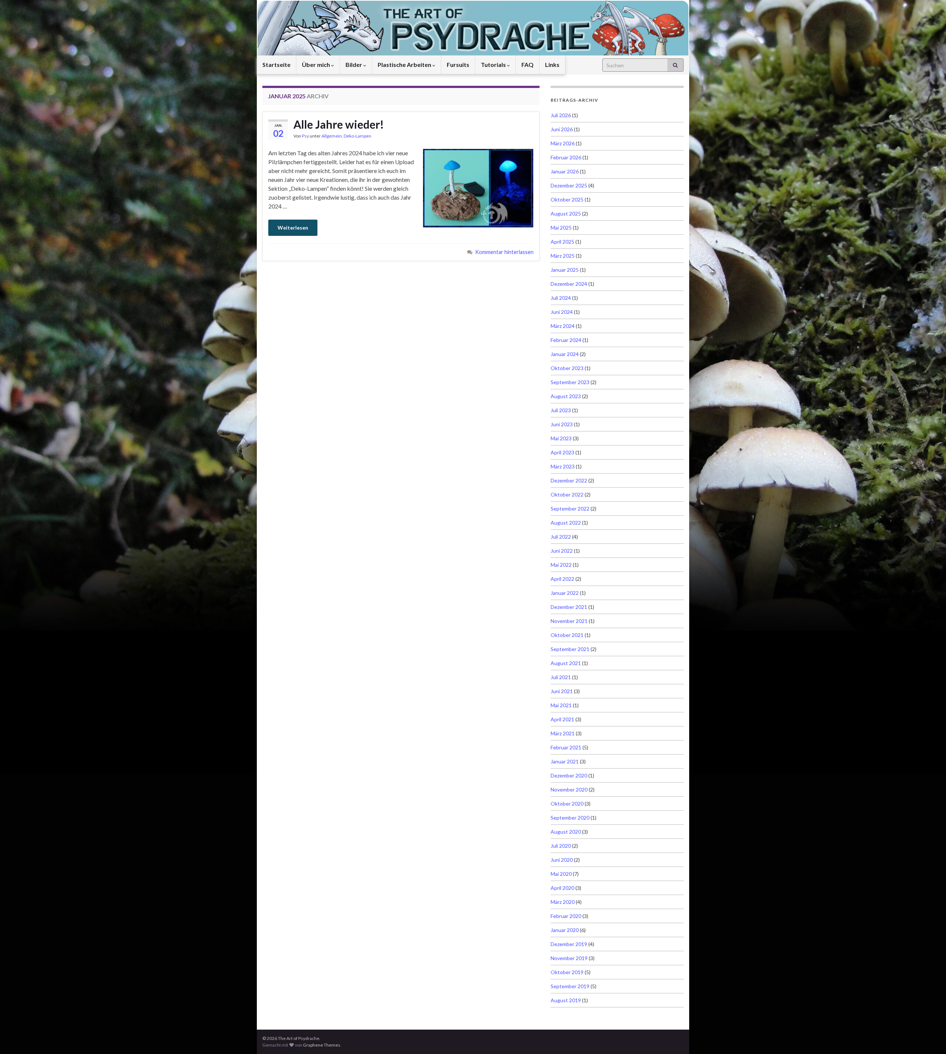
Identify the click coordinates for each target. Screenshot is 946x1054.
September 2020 (570, 817)
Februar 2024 (566, 340)
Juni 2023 (562, 424)
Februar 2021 (566, 747)
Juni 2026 (562, 129)
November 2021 (569, 621)
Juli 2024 (561, 298)
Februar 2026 (566, 157)
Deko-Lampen (357, 136)
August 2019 (566, 1000)
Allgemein (331, 136)
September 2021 (570, 649)
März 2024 (563, 326)
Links (552, 64)
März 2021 (563, 733)
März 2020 (563, 902)
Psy (305, 136)
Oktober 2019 (567, 972)
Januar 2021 (565, 761)
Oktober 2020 (567, 803)
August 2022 (566, 522)
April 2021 (562, 719)
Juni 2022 (562, 551)
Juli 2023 (561, 410)
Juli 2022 (561, 536)
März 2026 (563, 143)
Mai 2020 (561, 874)
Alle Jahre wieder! (338, 124)
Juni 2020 (562, 860)
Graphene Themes (321, 1045)
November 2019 (569, 958)
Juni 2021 (562, 691)
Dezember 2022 (569, 480)
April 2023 (562, 452)
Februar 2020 (566, 916)
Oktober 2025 (567, 199)
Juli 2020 (561, 846)
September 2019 (570, 986)
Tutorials (494, 64)
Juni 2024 (562, 312)
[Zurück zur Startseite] (473, 27)
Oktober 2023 (567, 368)
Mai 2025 (561, 227)
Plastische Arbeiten (405, 64)
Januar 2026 (565, 171)
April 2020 (562, 888)
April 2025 (562, 241)
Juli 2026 (561, 115)
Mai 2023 (561, 438)
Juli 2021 (561, 677)
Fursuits (458, 64)
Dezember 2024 (569, 284)
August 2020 (566, 831)
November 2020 (569, 789)
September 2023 (570, 382)
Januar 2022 (565, 593)
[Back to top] (929, 1037)
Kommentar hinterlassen (504, 252)
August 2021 (566, 663)
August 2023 (566, 396)
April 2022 (562, 579)
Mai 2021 (561, 705)
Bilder (354, 64)
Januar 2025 (565, 270)
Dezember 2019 (569, 944)
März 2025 (563, 256)
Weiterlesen (293, 227)
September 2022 (570, 508)
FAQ (527, 64)
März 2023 (563, 466)
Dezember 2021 (569, 607)
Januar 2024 (565, 354)
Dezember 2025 (569, 185)
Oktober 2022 (567, 494)
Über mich (316, 64)
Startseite (276, 64)
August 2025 (566, 213)
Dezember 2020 (569, 775)
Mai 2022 (561, 565)
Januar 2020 (565, 930)
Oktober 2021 (567, 635)
